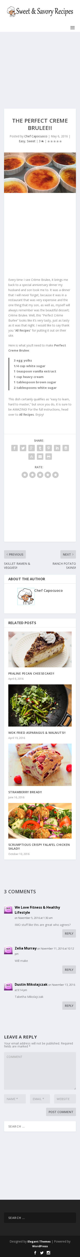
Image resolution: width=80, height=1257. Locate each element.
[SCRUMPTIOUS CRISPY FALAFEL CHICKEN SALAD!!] (40, 821)
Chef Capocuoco (35, 136)
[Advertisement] (40, 70)
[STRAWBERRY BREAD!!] (40, 765)
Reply (69, 933)
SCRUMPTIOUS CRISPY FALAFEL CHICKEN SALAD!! (39, 846)
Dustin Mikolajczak (31, 984)
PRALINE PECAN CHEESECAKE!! (31, 673)
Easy (22, 141)
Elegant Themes (39, 1241)
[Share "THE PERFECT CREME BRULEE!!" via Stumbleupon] (31, 456)
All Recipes (22, 330)
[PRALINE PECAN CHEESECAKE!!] (40, 649)
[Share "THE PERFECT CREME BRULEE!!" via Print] (48, 456)
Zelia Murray (25, 948)
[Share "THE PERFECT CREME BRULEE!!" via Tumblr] (40, 448)
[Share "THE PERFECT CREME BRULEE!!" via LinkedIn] (57, 448)
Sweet (31, 141)
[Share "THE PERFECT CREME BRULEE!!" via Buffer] (65, 448)
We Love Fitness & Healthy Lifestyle (37, 910)
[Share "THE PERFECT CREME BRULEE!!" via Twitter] (23, 448)
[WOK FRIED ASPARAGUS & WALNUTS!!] (40, 705)
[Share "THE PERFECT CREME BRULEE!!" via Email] (40, 456)
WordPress (40, 1246)
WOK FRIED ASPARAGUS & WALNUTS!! (37, 733)
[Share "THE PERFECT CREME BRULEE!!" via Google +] (31, 448)
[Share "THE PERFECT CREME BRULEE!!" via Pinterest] (48, 448)
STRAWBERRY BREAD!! (25, 792)
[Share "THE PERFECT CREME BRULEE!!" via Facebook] (14, 448)
